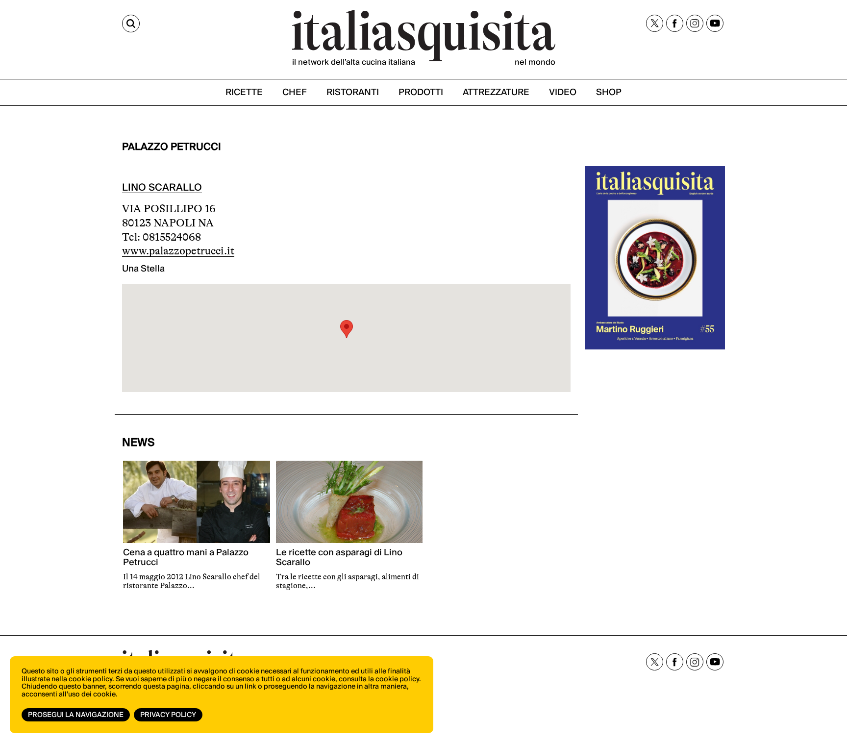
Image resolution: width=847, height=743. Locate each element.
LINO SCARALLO (162, 187)
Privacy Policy (168, 715)
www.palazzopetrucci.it (178, 251)
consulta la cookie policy (379, 679)
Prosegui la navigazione (76, 715)
